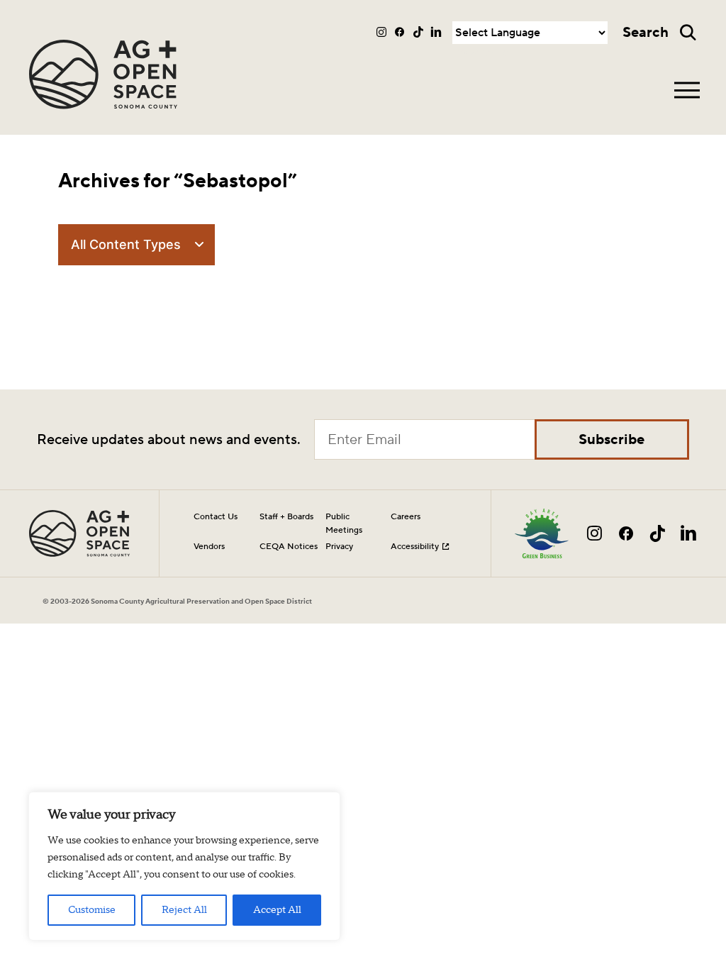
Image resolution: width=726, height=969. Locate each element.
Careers (405, 516)
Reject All (184, 910)
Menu (687, 90)
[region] (184, 866)
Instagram (382, 32)
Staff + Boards (286, 516)
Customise (92, 910)
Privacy (339, 546)
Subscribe (611, 440)
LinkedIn (436, 32)
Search (645, 32)
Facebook (400, 32)
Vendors (209, 546)
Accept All (277, 910)
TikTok (418, 32)
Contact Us (216, 516)
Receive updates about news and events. (169, 440)
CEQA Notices (288, 546)
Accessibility (415, 546)
